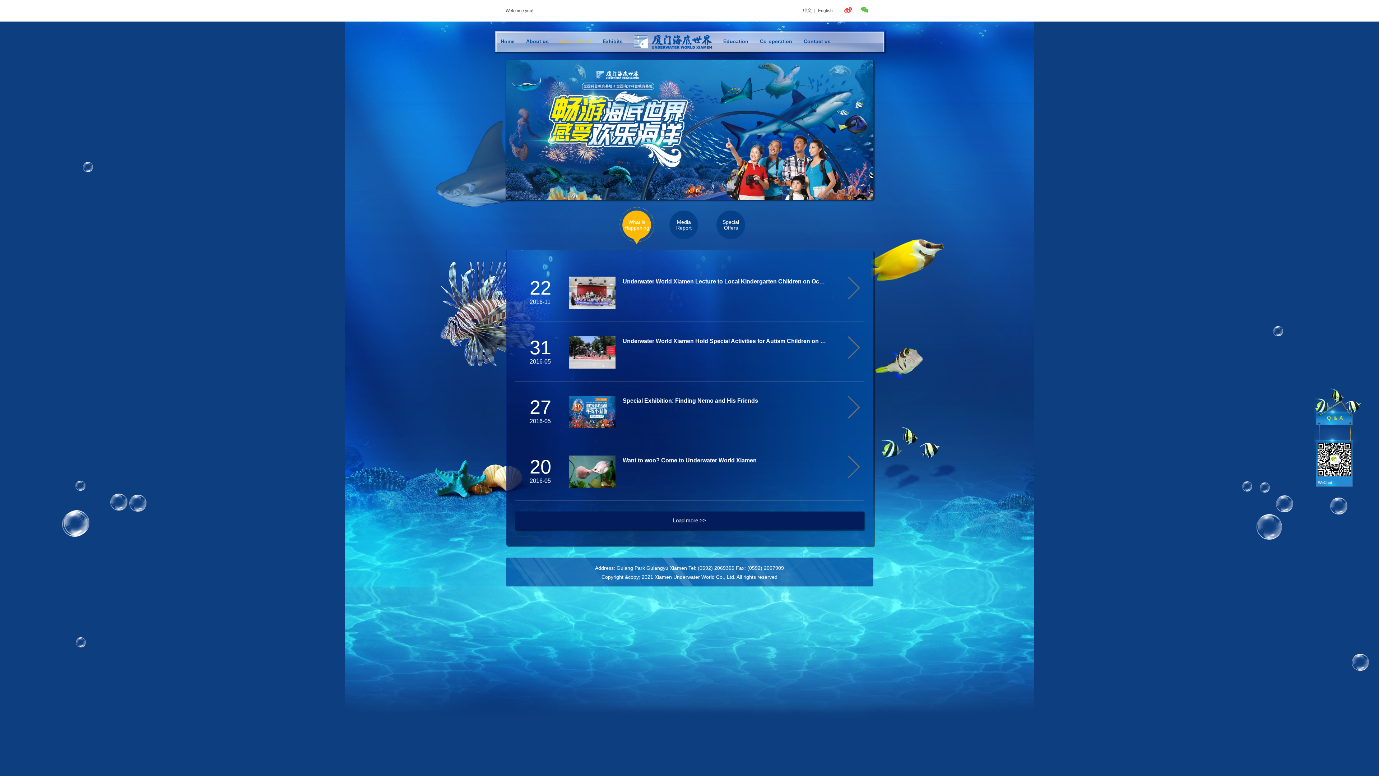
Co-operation (776, 41)
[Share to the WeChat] (865, 9)
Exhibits (613, 41)
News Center (575, 41)
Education (735, 41)
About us (537, 41)
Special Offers (731, 225)
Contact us (817, 41)
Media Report (684, 225)
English (825, 10)
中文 (807, 10)
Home (508, 41)
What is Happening (637, 225)
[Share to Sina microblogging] (851, 10)
